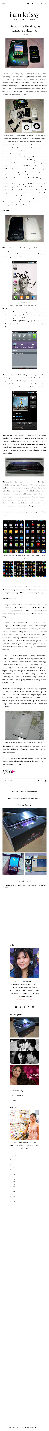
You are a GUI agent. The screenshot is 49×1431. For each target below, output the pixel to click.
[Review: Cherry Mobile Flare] (24, 1037)
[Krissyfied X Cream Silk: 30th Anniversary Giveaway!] (24, 1084)
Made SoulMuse (32, 1427)
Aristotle (34, 148)
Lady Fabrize (24, 742)
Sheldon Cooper (40, 698)
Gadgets (9, 781)
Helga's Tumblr (32, 305)
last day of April (11, 86)
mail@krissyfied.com (24, 999)
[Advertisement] (24, 1232)
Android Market (21, 190)
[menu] (3, 3)
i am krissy (24, 14)
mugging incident (38, 138)
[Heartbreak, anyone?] (24, 1063)
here (41, 746)
